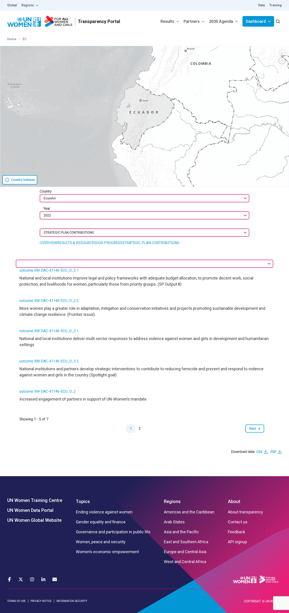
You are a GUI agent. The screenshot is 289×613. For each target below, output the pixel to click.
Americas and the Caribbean (189, 512)
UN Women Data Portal (30, 510)
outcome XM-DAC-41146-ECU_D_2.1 (49, 270)
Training (275, 5)
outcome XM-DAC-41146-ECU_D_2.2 (49, 300)
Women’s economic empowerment (107, 551)
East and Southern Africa (186, 541)
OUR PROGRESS (109, 243)
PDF (273, 452)
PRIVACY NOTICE (41, 601)
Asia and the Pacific (181, 532)
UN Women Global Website (34, 520)
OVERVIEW (48, 243)
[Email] (54, 579)
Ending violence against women (104, 512)
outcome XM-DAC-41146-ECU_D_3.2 (49, 361)
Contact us (237, 522)
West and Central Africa (185, 561)
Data (261, 5)
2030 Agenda (221, 21)
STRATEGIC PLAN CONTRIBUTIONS (150, 243)
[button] (282, 52)
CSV (259, 452)
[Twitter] (21, 579)
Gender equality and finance (101, 522)
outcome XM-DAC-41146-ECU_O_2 (47, 391)
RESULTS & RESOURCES (76, 243)
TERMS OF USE (16, 601)
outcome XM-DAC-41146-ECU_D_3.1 (49, 331)
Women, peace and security (101, 541)
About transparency (245, 512)
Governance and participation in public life (113, 532)
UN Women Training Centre (34, 500)
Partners (192, 21)
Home (11, 39)
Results (167, 21)
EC (25, 39)
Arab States (174, 522)
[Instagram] (32, 579)
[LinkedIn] (43, 579)
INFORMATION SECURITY (71, 601)
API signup (237, 541)
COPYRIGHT (252, 601)
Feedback (236, 532)
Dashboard (256, 21)
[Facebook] (9, 579)
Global (12, 5)
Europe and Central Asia (185, 551)
